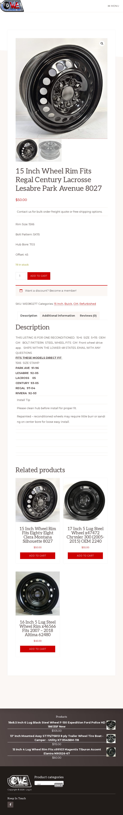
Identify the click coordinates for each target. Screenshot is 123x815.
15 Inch (58, 304)
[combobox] (49, 783)
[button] (102, 43)
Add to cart (38, 276)
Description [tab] (28, 315)
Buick (68, 304)
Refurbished (88, 304)
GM (76, 304)
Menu (115, 5)
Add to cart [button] (37, 555)
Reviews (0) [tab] (88, 315)
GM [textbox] (38, 784)
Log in (29, 789)
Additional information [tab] (58, 315)
